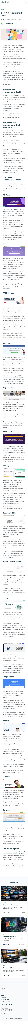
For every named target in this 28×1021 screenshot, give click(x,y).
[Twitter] (4, 1005)
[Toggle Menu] (26, 2)
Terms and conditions (6, 990)
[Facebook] (2, 1005)
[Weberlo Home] (5, 2)
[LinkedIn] (9, 1005)
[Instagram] (7, 1005)
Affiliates (3, 988)
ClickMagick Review (5, 1001)
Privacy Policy (4, 992)
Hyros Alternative (5, 999)
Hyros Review (4, 997)
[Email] (12, 1005)
